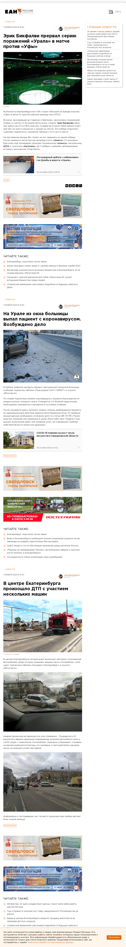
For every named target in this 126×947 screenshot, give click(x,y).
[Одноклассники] (70, 185)
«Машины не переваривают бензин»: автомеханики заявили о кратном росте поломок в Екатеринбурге (43, 551)
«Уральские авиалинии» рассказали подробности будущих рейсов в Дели (42, 286)
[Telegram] (73, 185)
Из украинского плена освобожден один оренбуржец (34, 557)
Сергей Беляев (72, 28)
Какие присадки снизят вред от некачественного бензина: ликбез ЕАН (43, 266)
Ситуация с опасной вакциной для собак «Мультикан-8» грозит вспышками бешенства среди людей (39, 278)
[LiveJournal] (80, 185)
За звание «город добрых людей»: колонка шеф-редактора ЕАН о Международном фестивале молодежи (103, 35)
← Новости (9, 22)
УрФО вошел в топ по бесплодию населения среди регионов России (42, 546)
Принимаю (114, 937)
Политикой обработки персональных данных (50, 942)
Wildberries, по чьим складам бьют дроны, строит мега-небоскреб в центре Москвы (42, 905)
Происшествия (10, 456)
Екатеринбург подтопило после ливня (27, 262)
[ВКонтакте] (66, 185)
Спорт (6, 180)
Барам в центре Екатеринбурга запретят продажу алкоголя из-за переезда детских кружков (41, 919)
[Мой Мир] (77, 185)
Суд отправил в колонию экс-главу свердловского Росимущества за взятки (42, 912)
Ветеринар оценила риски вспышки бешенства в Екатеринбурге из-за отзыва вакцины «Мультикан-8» (43, 271)
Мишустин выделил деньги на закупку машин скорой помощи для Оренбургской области (102, 73)
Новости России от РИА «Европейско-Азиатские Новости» (13, 12)
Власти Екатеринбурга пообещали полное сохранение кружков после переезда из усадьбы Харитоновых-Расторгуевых (43, 540)
